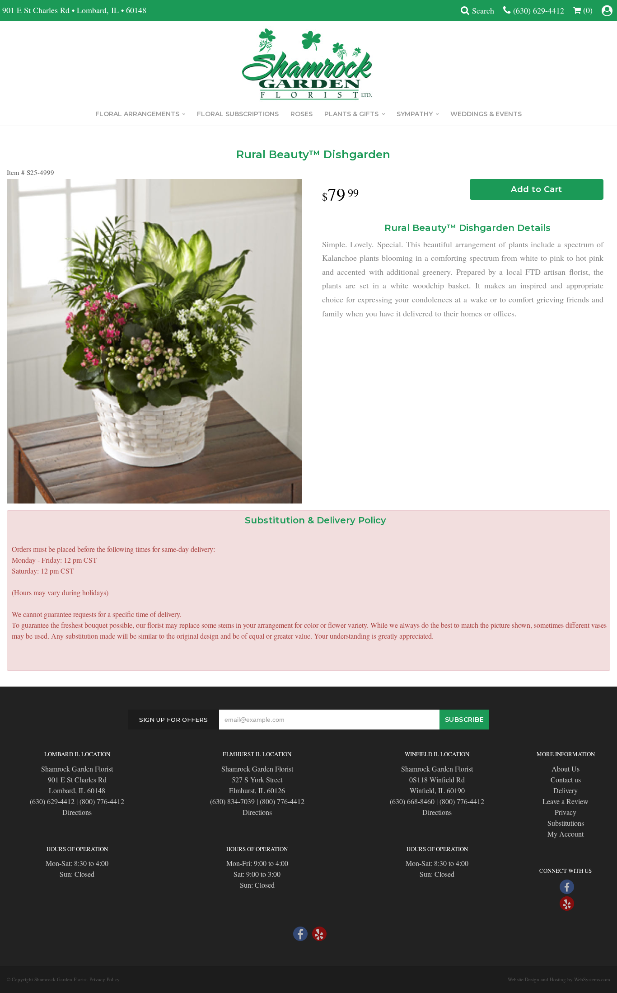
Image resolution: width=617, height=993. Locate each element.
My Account (565, 833)
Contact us (566, 779)
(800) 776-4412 (101, 801)
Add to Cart (536, 189)
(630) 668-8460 (412, 801)
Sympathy (415, 114)
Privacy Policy (104, 979)
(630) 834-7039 (232, 801)
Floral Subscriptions (238, 114)
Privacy (565, 812)
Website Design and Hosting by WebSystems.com (559, 979)
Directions (77, 812)
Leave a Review (565, 801)
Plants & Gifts (351, 114)
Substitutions (565, 823)
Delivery (565, 790)
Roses (301, 114)
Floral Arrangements (137, 114)
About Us (566, 768)
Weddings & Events (486, 114)
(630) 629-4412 (538, 10)
